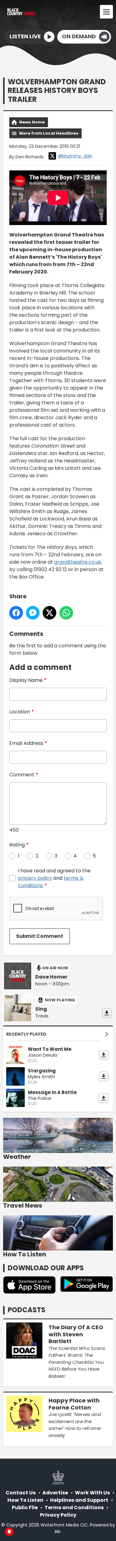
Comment (23, 774)
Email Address (28, 743)
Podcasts (26, 1310)
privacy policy (35, 878)
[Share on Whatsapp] (66, 613)
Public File (25, 1507)
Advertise (55, 1492)
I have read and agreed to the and (54, 878)
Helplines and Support (79, 1500)
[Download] (106, 1012)
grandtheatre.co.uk (77, 562)
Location (21, 711)
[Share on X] (49, 613)
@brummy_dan (75, 156)
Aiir (57, 1531)
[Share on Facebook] (16, 613)
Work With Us (92, 1492)
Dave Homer (51, 977)
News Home (32, 122)
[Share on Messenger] (33, 613)
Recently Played (26, 1034)
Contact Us (21, 1492)
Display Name (28, 680)
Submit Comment (39, 936)
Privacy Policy (58, 1514)
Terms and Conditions (74, 1507)
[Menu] (106, 12)
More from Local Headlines (49, 133)
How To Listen (25, 1500)
